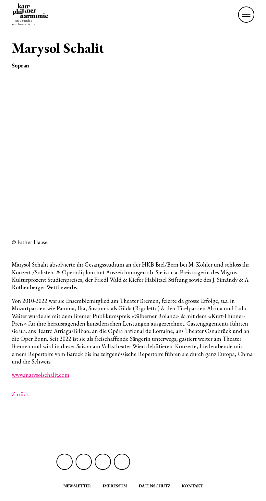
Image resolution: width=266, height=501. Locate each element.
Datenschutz (154, 486)
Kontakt (192, 486)
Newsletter (77, 486)
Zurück (20, 394)
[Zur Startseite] (30, 14)
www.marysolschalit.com (40, 374)
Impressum (115, 486)
